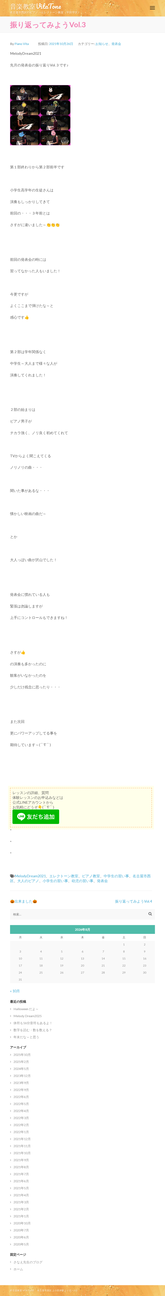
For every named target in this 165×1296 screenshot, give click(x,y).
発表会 (116, 44)
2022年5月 (21, 1104)
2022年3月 (21, 1118)
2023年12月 (22, 1076)
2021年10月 (22, 1153)
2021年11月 (22, 1146)
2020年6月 (21, 1237)
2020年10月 (22, 1223)
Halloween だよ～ (26, 1009)
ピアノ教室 (91, 876)
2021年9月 (21, 1160)
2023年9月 (21, 1083)
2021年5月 (21, 1188)
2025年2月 (21, 1061)
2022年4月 (21, 1111)
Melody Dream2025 (27, 1016)
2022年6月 (21, 1097)
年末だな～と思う (26, 1037)
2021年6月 (21, 1181)
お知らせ (101, 44)
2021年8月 (21, 1167)
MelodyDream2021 (30, 876)
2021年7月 (21, 1174)
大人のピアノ (28, 881)
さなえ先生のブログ (27, 1262)
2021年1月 (21, 1216)
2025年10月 (22, 1054)
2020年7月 (21, 1230)
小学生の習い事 (55, 881)
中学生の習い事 (116, 876)
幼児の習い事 (82, 881)
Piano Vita (21, 44)
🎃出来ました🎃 (23, 901)
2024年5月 (21, 1069)
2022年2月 (21, 1125)
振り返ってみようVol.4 (133, 901)
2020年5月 (21, 1244)
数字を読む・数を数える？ (32, 1030)
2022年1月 (21, 1132)
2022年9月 (21, 1090)
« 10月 (15, 991)
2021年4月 (21, 1195)
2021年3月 (21, 1202)
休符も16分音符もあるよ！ (33, 1023)
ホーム (18, 1269)
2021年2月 (21, 1209)
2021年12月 (22, 1139)
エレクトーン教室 (63, 876)
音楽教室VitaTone (35, 6)
